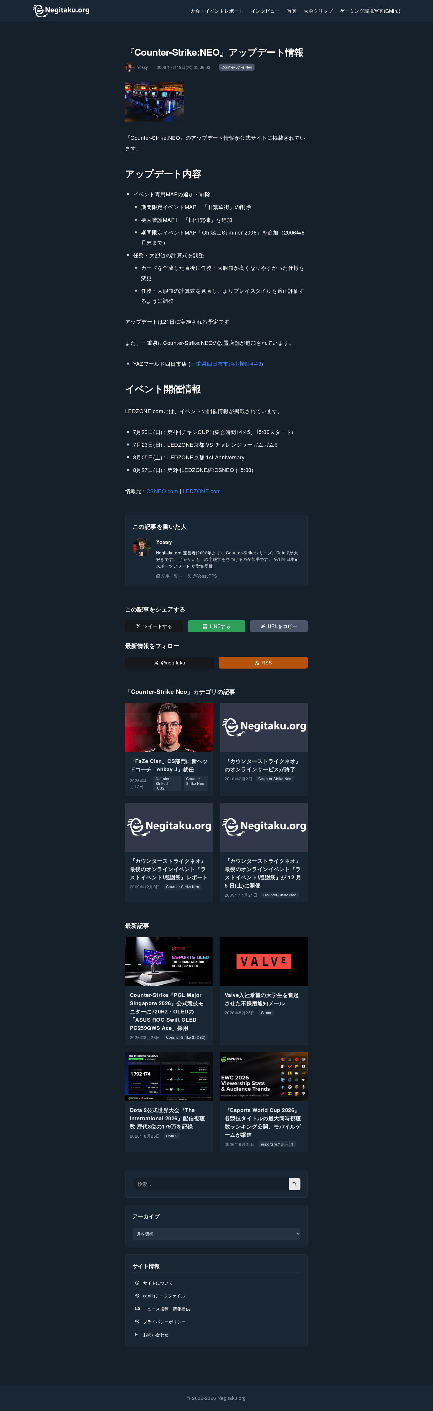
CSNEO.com (162, 491)
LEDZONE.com (202, 491)
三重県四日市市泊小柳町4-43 (225, 363)
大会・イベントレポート (217, 10)
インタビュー (265, 10)
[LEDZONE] (216, 102)
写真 (292, 10)
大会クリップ (318, 10)
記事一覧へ (172, 576)
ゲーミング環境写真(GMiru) (370, 10)
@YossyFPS (205, 576)
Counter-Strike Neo (237, 66)
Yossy (164, 542)
